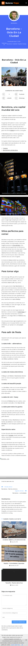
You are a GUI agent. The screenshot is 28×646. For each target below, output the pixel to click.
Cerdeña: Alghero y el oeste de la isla (14, 539)
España (20, 44)
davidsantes (14, 23)
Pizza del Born (16, 245)
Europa (24, 44)
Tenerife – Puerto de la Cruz (14, 583)
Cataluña (15, 44)
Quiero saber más (15, 644)
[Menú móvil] (26, 3)
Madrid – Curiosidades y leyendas (14, 563)
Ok (22, 644)
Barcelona (9, 44)
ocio (13, 481)
